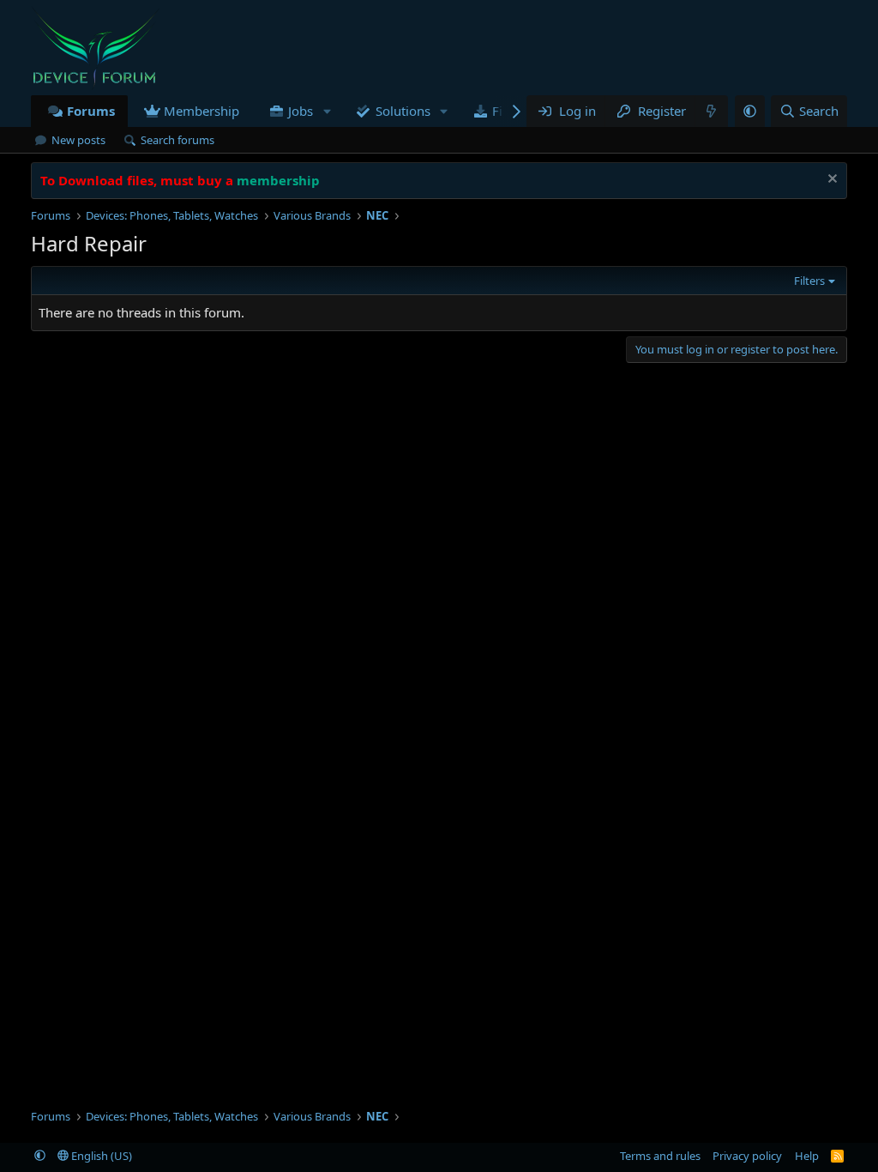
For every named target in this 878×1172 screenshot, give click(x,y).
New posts (78, 140)
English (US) (100, 1155)
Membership (201, 110)
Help (807, 1155)
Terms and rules (660, 1155)
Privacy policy (747, 1155)
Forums (91, 110)
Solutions (403, 110)
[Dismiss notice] (830, 181)
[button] (327, 111)
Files (505, 110)
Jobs (300, 110)
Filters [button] (809, 280)
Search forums (177, 140)
